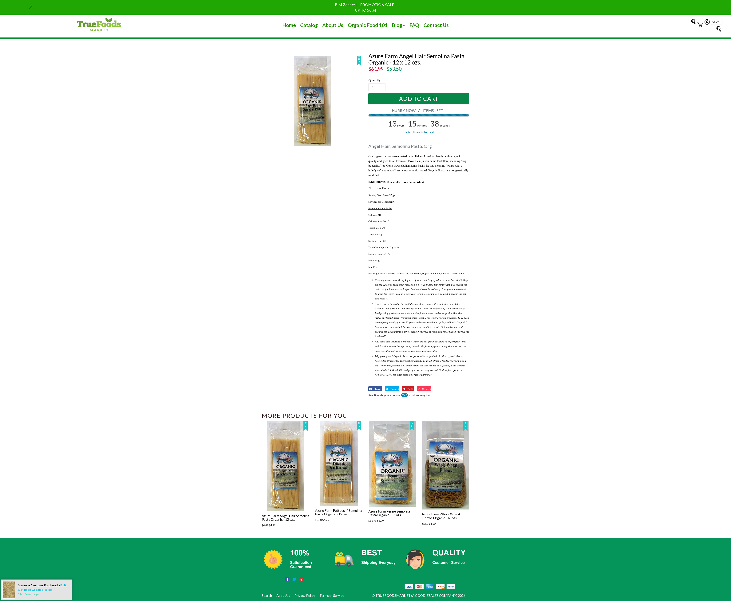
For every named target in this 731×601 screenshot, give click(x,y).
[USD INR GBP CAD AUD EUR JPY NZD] (716, 22)
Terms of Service (331, 595)
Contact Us (436, 25)
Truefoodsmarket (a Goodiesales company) (416, 595)
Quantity (374, 80)
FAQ (414, 25)
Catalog (309, 25)
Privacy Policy (304, 595)
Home (289, 25)
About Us (332, 25)
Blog (399, 25)
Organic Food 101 (368, 25)
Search (267, 595)
